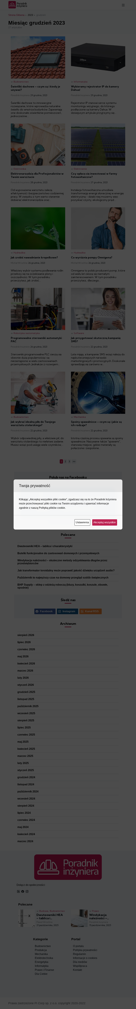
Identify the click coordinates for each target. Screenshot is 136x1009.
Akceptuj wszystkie (104, 522)
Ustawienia (83, 522)
